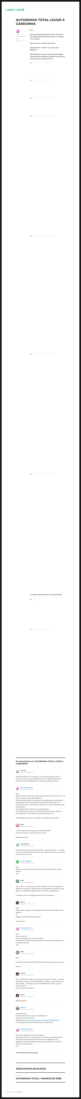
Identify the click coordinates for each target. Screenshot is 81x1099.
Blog (17, 38)
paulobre (23, 1007)
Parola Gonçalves (25, 861)
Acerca (8, 1092)
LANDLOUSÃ (19, 41)
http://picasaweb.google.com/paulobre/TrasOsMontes (42, 1020)
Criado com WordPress (17, 1092)
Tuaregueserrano (25, 787)
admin (17, 34)
